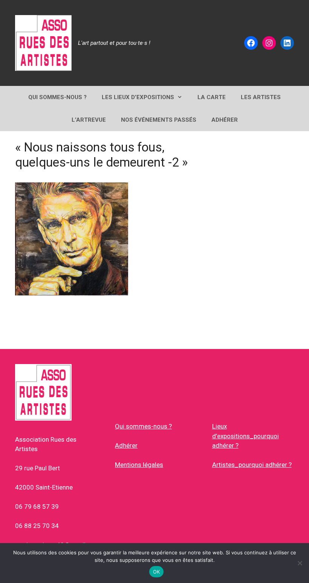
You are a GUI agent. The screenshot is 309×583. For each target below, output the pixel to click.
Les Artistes (261, 97)
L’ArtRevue (89, 119)
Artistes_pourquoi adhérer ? (252, 464)
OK (156, 572)
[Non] (299, 563)
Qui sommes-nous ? (143, 426)
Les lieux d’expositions (138, 97)
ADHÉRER (224, 119)
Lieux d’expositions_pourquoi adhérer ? (245, 435)
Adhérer (126, 445)
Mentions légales (139, 464)
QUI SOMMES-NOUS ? (57, 97)
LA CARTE (211, 97)
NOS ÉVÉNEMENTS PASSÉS (158, 119)
